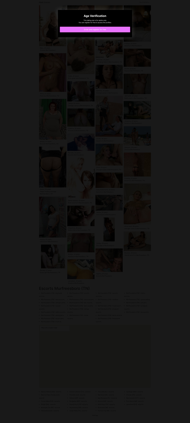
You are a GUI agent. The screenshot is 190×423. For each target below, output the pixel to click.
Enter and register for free (95, 29)
